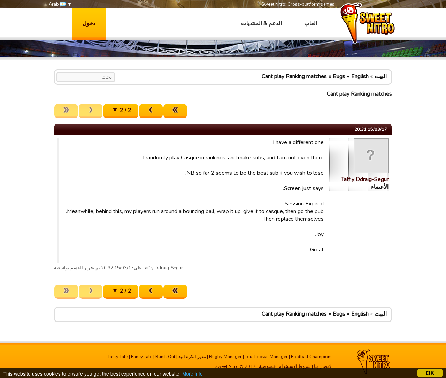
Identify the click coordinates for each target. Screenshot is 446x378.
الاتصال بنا (323, 366)
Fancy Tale (141, 357)
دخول (89, 23)
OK (430, 373)
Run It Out (165, 357)
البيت (381, 76)
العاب (310, 23)
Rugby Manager (225, 357)
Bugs (339, 76)
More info (192, 373)
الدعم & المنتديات (261, 23)
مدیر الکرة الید (192, 357)
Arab (54, 4)
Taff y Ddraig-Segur (365, 179)
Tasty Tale (118, 357)
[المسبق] (151, 111)
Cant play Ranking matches (294, 76)
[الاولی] (175, 111)
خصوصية (267, 366)
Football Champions (312, 357)
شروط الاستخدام (295, 366)
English (360, 76)
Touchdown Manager (266, 357)
